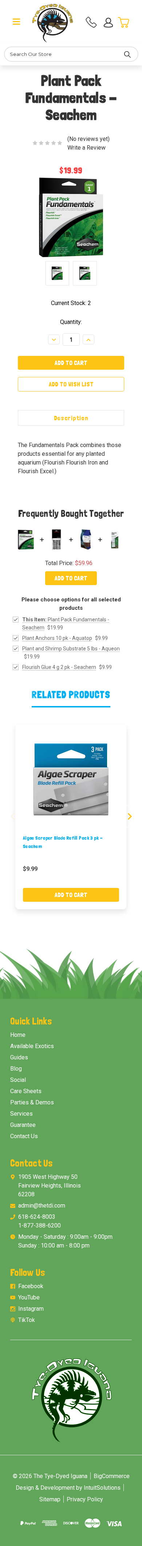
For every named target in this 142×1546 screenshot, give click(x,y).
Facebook (30, 1286)
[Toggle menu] (16, 21)
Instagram (31, 1308)
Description (71, 418)
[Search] (127, 54)
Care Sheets (26, 1091)
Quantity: (71, 321)
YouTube (29, 1297)
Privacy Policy (85, 1499)
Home (17, 1034)
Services (21, 1113)
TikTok (26, 1319)
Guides (19, 1057)
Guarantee (23, 1124)
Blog (16, 1068)
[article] (71, 816)
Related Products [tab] (71, 694)
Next (129, 816)
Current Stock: (71, 303)
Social (18, 1079)
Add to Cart (71, 578)
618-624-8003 (36, 1216)
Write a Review (86, 147)
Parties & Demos (32, 1102)
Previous (12, 816)
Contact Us (24, 1136)
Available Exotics (32, 1046)
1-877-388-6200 (39, 1225)
